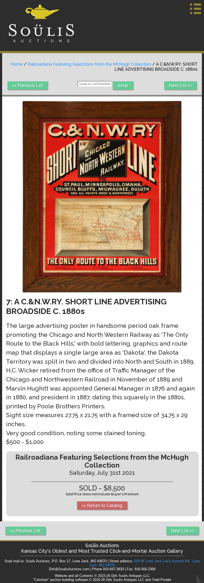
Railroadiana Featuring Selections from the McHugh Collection (89, 64)
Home (16, 64)
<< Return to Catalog (102, 505)
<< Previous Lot (27, 85)
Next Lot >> (180, 85)
